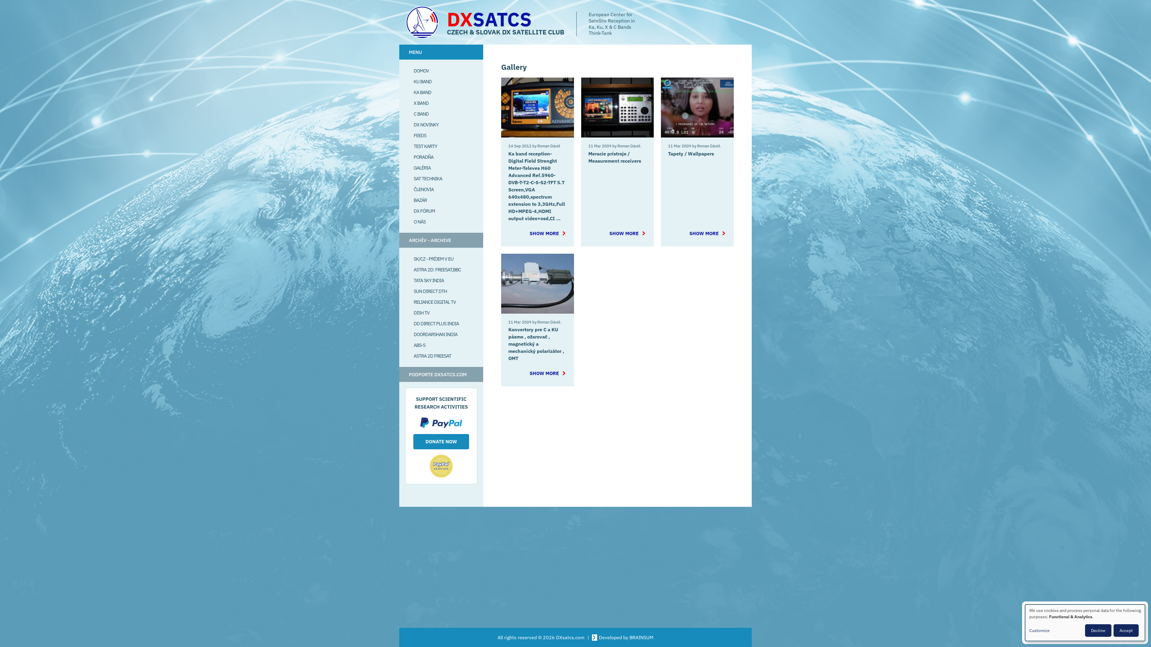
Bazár (420, 200)
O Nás (420, 222)
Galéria (422, 168)
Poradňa (423, 157)
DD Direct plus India (436, 323)
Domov (421, 71)
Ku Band (423, 81)
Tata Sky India (429, 280)
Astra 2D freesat (432, 356)
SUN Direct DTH (430, 291)
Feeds (420, 135)
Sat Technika (428, 179)
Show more (548, 233)
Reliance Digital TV (435, 302)
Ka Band (422, 92)
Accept (1126, 630)
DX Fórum (424, 211)
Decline (1098, 630)
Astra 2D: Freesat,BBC (437, 270)
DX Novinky (426, 125)
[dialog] (1085, 622)
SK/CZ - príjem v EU (434, 259)
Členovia (424, 189)
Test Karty (425, 146)
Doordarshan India (435, 334)
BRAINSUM (641, 637)
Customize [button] (1039, 630)
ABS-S (419, 345)
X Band (421, 103)
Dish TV (422, 313)
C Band (421, 114)
